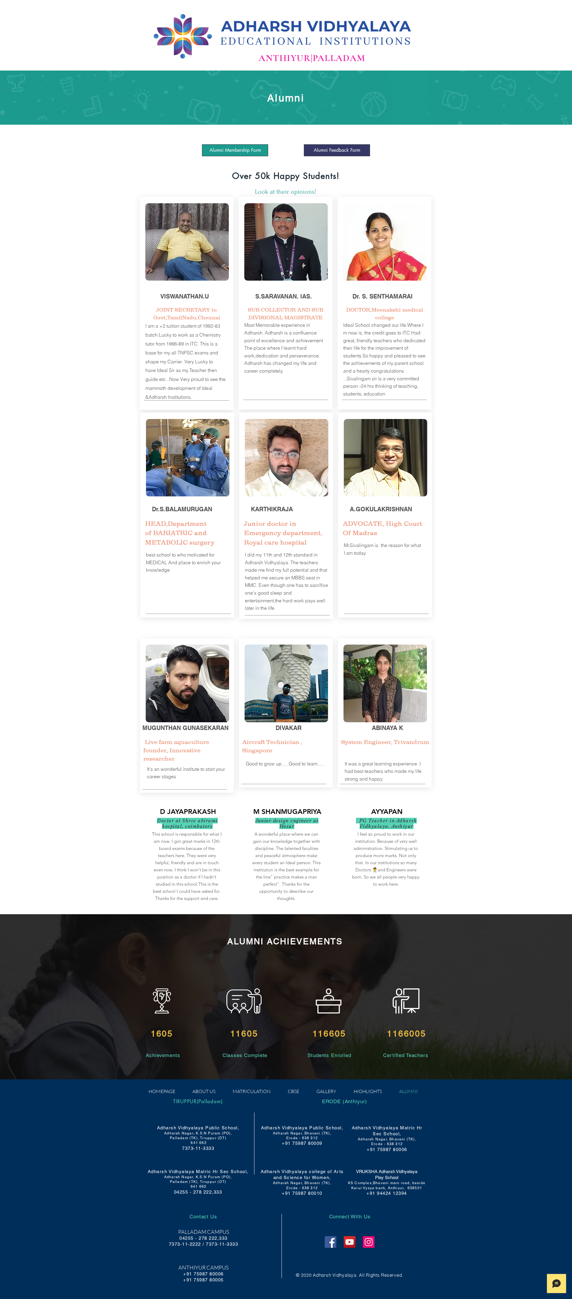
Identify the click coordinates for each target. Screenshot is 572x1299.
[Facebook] (330, 1242)
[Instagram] (368, 1242)
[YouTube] (349, 1242)
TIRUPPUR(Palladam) (198, 1101)
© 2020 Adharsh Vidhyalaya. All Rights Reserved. (349, 1275)
